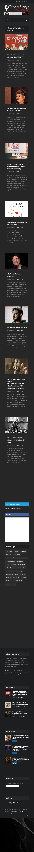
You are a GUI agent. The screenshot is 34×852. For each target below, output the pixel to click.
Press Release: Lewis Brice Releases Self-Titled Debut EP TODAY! (16, 440)
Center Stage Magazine (20, 811)
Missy (14, 584)
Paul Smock (8, 580)
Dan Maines (8, 554)
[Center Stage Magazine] (17, 8)
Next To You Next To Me (21, 558)
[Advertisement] (17, 488)
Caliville (16, 551)
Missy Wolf (19, 60)
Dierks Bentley (21, 567)
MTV (7, 567)
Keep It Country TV (18, 580)
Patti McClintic (21, 706)
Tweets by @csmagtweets (13, 508)
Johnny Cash (20, 561)
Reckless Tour (16, 577)
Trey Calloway (9, 551)
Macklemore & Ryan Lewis (12, 574)
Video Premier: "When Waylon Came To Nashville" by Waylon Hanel (20, 737)
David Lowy (22, 574)
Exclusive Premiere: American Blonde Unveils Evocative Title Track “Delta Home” (20, 759)
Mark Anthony (19, 571)
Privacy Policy (10, 813)
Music (14, 741)
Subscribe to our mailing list (14, 783)
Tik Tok (7, 564)
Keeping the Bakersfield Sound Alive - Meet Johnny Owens (19, 713)
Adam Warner (17, 554)
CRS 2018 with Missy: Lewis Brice (17, 327)
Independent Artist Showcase (18, 564)
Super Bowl (23, 551)
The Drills (8, 584)
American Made (9, 571)
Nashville (24, 577)
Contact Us (8, 670)
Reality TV (8, 577)
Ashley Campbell (10, 558)
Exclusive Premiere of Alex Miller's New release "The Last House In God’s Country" (16, 166)
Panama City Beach (10, 561)
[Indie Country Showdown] (16, 13)
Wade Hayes (13, 567)
